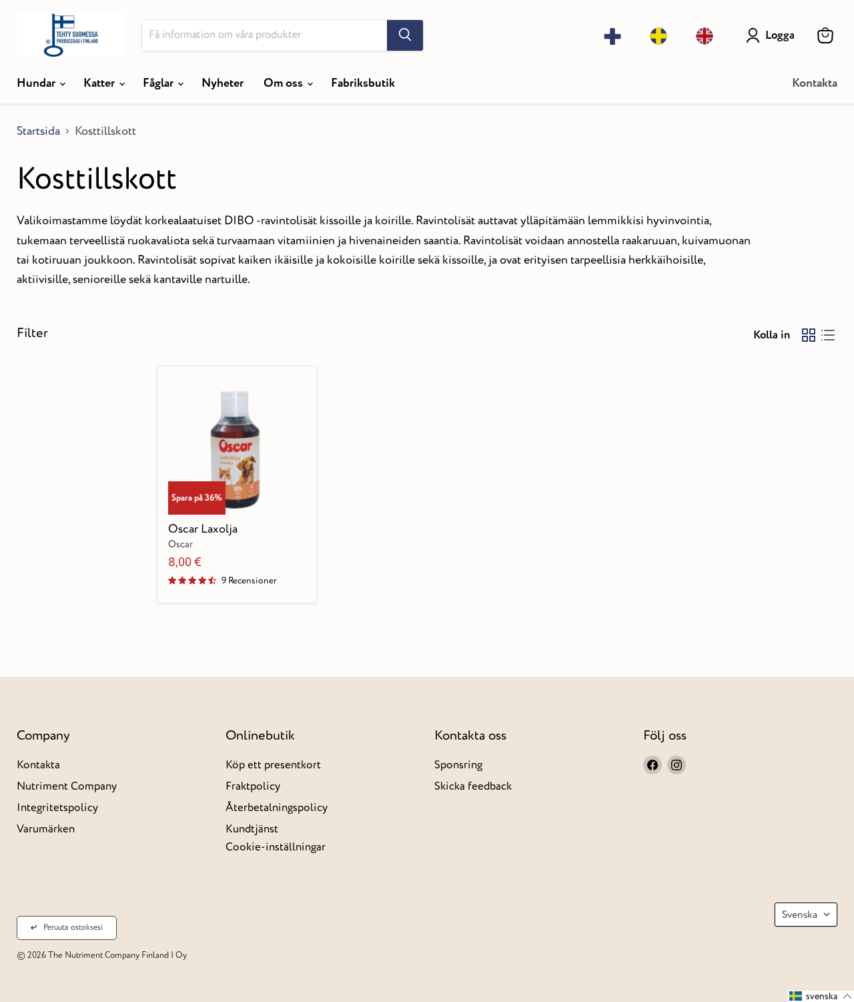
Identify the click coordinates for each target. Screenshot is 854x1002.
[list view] (827, 334)
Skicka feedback (473, 786)
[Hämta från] (405, 35)
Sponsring (458, 765)
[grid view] (808, 334)
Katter (100, 83)
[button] (821, 996)
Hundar (37, 83)
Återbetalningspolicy (277, 807)
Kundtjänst (252, 829)
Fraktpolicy (253, 786)
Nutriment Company (67, 786)
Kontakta (814, 83)
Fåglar (159, 83)
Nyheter (222, 83)
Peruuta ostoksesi (73, 928)
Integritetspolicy (57, 807)
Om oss (285, 83)
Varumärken (46, 829)
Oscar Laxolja (203, 529)
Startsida (38, 132)
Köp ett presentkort (273, 765)
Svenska (799, 914)
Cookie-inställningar (276, 847)
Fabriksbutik (363, 83)
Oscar (180, 545)
